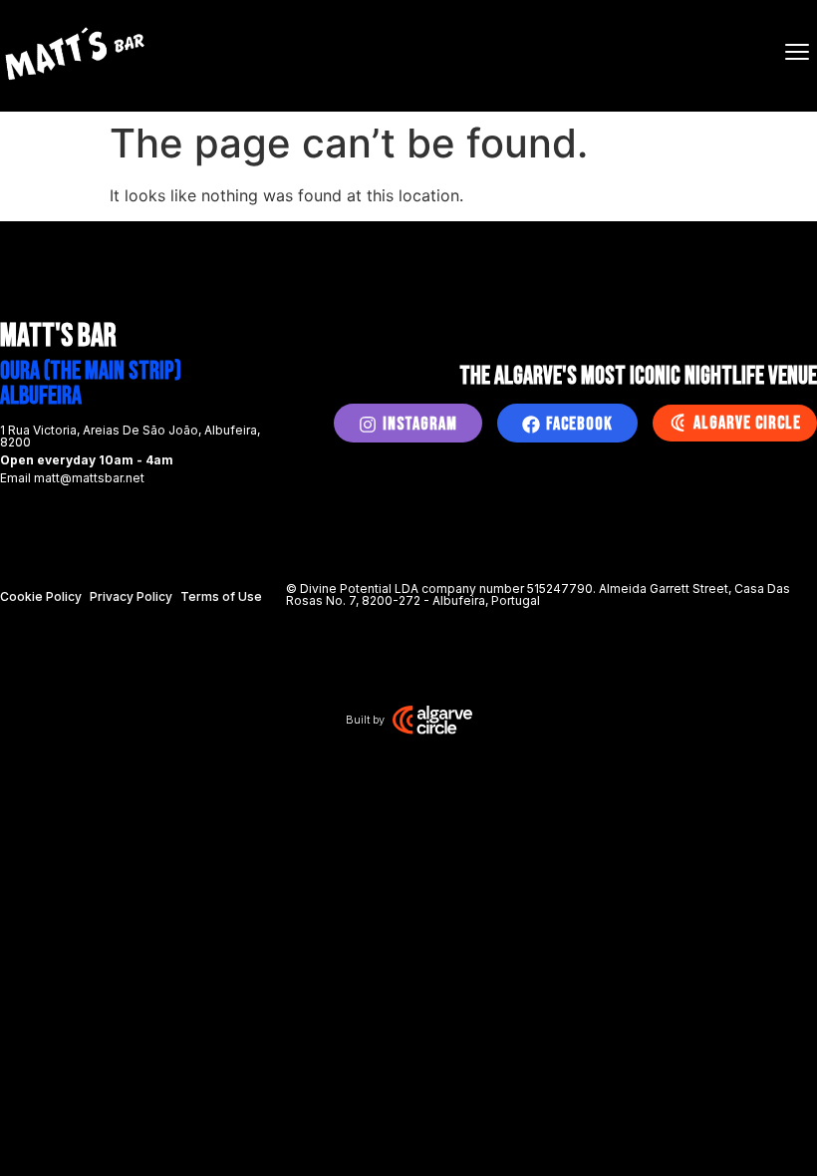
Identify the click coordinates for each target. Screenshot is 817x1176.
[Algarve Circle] (677, 423)
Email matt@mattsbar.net (72, 477)
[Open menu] (797, 52)
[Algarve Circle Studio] (432, 720)
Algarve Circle (747, 423)
